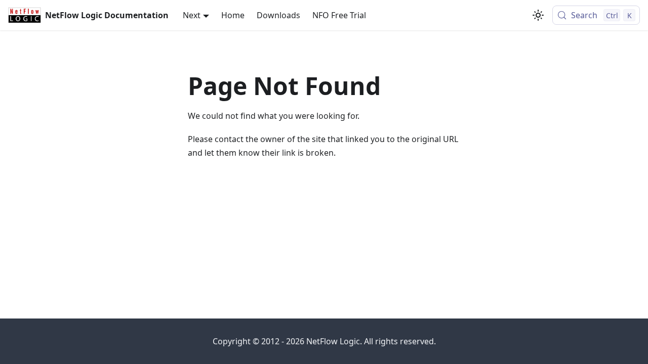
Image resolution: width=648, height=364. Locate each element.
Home (233, 15)
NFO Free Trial (339, 15)
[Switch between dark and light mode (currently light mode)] (538, 15)
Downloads (278, 15)
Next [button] (191, 15)
